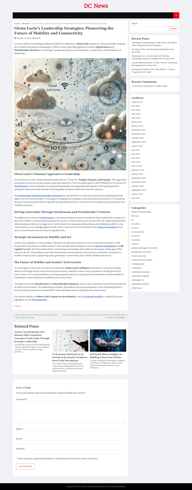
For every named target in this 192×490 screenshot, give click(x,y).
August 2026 (137, 102)
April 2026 (136, 118)
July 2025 (136, 150)
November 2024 (139, 182)
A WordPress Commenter (143, 86)
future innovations (107, 227)
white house (137, 288)
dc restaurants (138, 232)
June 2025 (136, 154)
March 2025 (137, 166)
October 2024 (138, 186)
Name (20, 428)
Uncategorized (138, 264)
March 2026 (137, 122)
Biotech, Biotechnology (141, 212)
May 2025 (136, 158)
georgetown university (141, 252)
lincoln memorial (139, 256)
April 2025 (136, 162)
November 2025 (139, 134)
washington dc (138, 280)
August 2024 (137, 194)
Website (20, 448)
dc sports (136, 236)
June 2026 (136, 110)
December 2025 (138, 130)
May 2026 (136, 114)
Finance (135, 244)
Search (134, 23)
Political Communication (142, 260)
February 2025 (138, 170)
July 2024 (136, 198)
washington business (141, 272)
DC (133, 220)
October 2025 (138, 138)
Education (136, 240)
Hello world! (162, 86)
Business (17, 306)
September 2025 (139, 142)
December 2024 (138, 178)
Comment (22, 399)
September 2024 (139, 190)
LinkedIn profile (93, 296)
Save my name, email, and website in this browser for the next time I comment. (58, 458)
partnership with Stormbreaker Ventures (40, 195)
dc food (135, 228)
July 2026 (136, 106)
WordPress (121, 487)
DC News (96, 6)
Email (19, 438)
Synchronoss (21, 186)
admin (37, 38)
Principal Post (39, 299)
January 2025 (137, 174)
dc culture (136, 224)
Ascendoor (102, 487)
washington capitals (140, 276)
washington (137, 268)
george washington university (144, 248)
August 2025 (137, 146)
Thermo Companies (105, 246)
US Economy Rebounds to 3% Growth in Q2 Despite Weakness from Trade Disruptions (69, 357)
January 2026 (137, 126)
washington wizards (140, 284)
